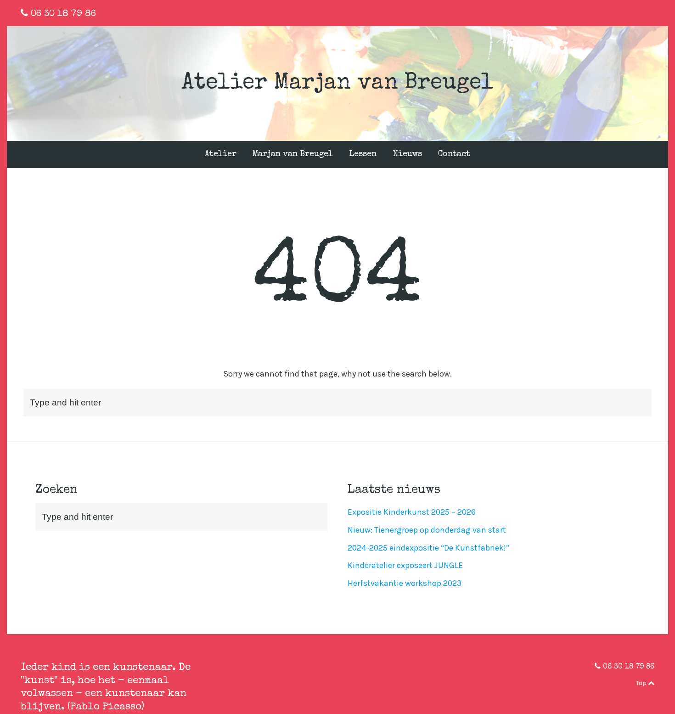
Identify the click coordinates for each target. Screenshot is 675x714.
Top (642, 683)
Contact (454, 154)
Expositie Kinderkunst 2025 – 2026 (412, 512)
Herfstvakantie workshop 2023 (404, 583)
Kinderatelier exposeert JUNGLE (405, 565)
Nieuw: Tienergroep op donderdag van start (427, 530)
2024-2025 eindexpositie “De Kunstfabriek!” (428, 548)
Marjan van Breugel (293, 154)
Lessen (363, 154)
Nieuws (407, 154)
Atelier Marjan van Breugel (337, 84)
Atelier (220, 154)
